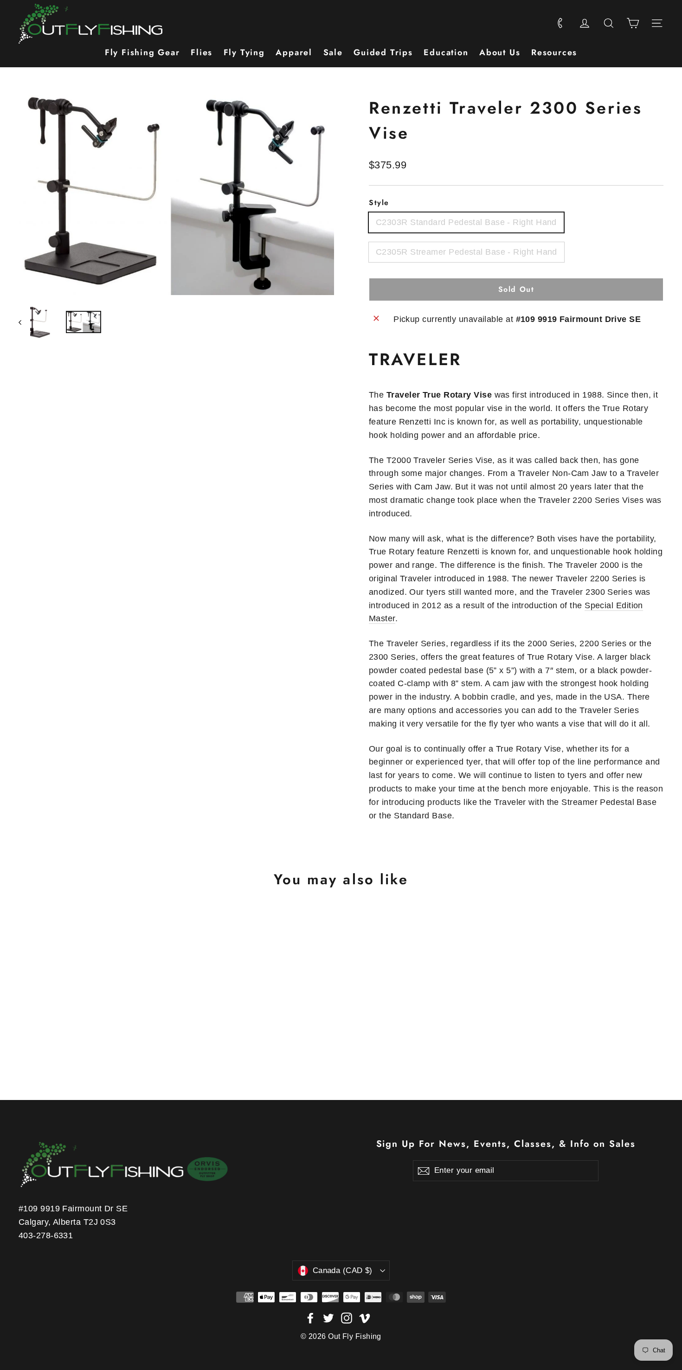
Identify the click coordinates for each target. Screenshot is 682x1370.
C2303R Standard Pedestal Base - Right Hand (466, 222)
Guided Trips (383, 52)
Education (446, 52)
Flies (201, 52)
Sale (333, 52)
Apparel (294, 52)
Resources (554, 52)
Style (379, 202)
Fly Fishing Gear (142, 52)
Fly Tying (244, 52)
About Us (499, 52)
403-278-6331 (46, 1235)
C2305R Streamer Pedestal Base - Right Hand (466, 252)
